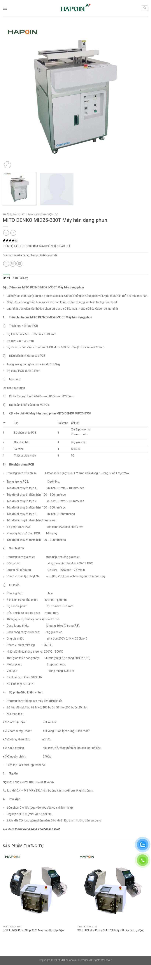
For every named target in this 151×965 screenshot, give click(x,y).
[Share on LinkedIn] (19, 264)
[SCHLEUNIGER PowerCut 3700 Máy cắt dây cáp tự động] (112, 888)
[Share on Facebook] (6, 264)
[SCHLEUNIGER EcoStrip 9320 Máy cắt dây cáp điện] (38, 888)
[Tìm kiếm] (145, 8)
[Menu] (5, 8)
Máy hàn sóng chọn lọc (43, 214)
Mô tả (6, 278)
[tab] (6, 278)
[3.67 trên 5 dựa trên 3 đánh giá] (75, 240)
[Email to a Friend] (13, 264)
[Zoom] (7, 164)
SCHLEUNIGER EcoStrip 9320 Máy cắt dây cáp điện (33, 930)
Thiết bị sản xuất (13, 214)
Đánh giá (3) (20, 278)
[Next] (140, 96)
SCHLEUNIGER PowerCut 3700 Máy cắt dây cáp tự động (110, 930)
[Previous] (10, 96)
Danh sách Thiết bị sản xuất (41, 829)
